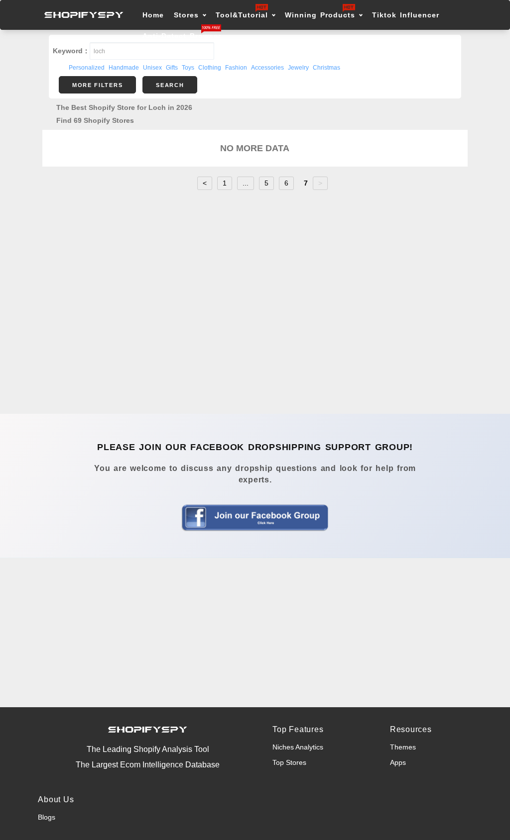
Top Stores (289, 762)
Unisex (152, 67)
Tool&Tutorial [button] (242, 15)
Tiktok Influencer (405, 15)
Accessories (267, 67)
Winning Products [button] (320, 15)
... (246, 183)
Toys (188, 67)
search (170, 85)
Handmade (124, 67)
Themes (403, 747)
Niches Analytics (297, 747)
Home (153, 15)
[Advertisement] (255, 632)
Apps (398, 762)
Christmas (326, 67)
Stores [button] (188, 15)
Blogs (46, 817)
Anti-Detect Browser (181, 36)
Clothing (209, 67)
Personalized (87, 67)
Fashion (236, 67)
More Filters (97, 85)
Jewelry (298, 67)
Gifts (172, 67)
